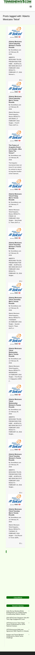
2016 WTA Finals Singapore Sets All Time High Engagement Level (17, 618)
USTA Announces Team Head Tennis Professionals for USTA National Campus (15, 624)
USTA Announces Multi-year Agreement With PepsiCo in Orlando (17, 630)
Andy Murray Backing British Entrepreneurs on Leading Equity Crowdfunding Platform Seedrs (16, 612)
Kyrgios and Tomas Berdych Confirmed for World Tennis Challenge (15, 636)
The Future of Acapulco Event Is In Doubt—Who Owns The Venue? (15, 149)
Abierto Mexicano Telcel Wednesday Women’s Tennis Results (15, 403)
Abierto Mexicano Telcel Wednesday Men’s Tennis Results (15, 352)
